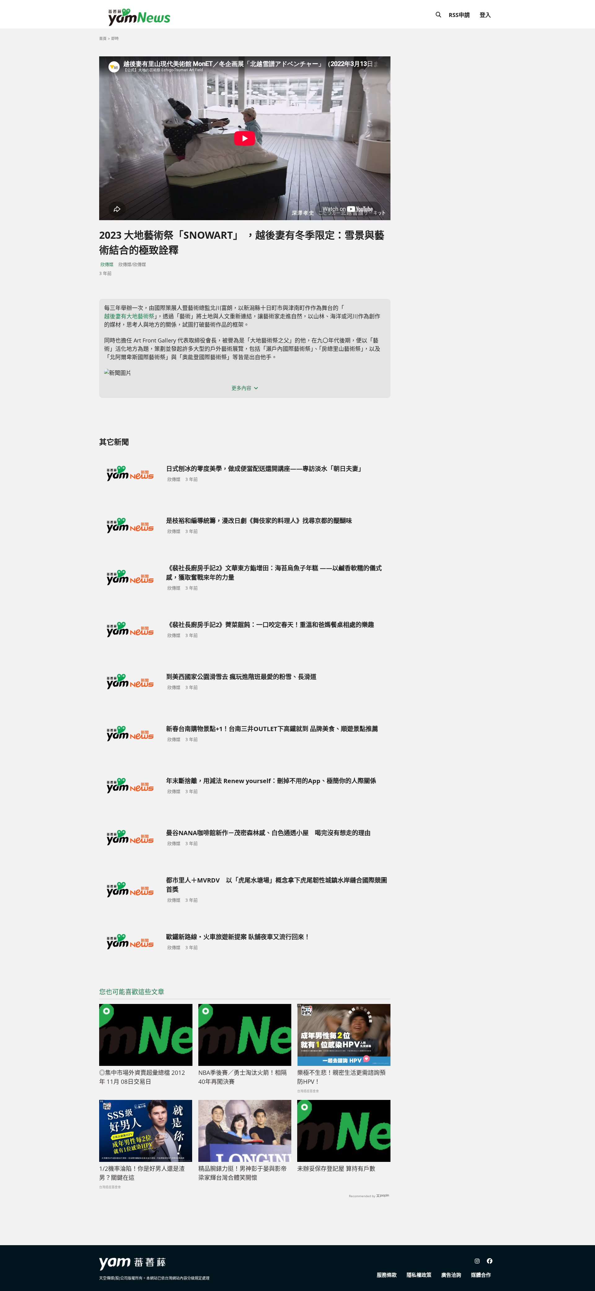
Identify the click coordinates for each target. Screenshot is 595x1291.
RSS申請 (459, 15)
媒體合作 (481, 1274)
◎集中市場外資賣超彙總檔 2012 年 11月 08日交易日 (142, 1077)
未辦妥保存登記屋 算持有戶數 (336, 1169)
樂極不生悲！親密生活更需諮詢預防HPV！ (341, 1077)
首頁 (103, 38)
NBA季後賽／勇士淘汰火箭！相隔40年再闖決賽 (242, 1077)
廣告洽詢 (451, 1274)
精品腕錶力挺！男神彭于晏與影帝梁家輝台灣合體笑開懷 (242, 1173)
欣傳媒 (106, 264)
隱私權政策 (419, 1274)
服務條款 (387, 1274)
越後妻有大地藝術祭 (129, 316)
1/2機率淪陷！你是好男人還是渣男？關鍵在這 (142, 1173)
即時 (115, 38)
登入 (485, 15)
